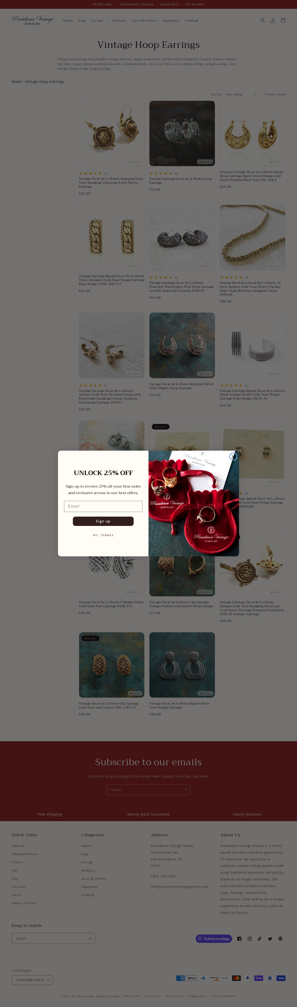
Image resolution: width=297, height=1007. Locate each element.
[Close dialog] (233, 456)
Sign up (103, 521)
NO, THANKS (103, 535)
